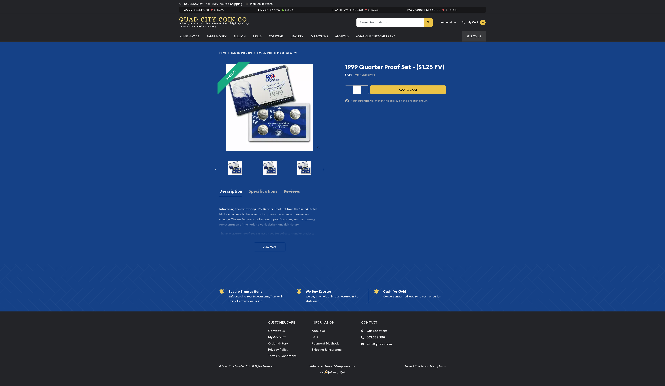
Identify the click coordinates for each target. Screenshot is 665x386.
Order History (278, 343)
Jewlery (297, 36)
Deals (257, 36)
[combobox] (390, 22)
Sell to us (473, 36)
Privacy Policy (278, 350)
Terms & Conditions (282, 356)
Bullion (240, 36)
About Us (342, 36)
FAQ (315, 337)
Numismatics (189, 36)
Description (230, 191)
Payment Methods (325, 343)
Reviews (292, 191)
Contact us (276, 331)
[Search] (428, 22)
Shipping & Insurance (327, 350)
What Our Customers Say (375, 36)
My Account (277, 337)
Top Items (276, 36)
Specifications (263, 191)
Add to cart (408, 89)
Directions (319, 36)
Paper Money (217, 36)
